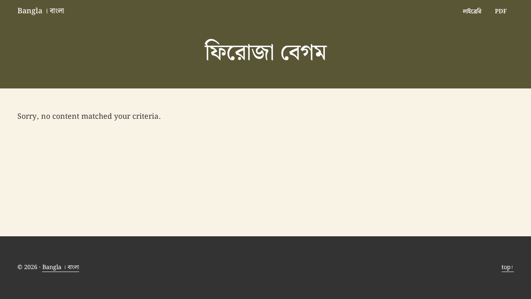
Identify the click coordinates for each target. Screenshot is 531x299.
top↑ (508, 267)
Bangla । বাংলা (40, 11)
